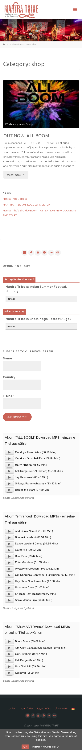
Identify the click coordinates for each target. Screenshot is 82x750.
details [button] (11, 299)
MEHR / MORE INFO (45, 746)
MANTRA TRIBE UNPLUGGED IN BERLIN (27, 204)
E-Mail (8, 396)
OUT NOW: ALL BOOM (26, 135)
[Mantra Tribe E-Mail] (58, 253)
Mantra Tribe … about (15, 198)
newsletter (26, 708)
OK (25, 746)
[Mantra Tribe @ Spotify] (44, 253)
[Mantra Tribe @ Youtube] (38, 253)
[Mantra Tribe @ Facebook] (31, 253)
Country (9, 377)
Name (7, 358)
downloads (61, 708)
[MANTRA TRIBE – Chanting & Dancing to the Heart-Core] (21, 9)
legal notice (44, 708)
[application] (9, 452)
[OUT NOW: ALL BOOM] (41, 104)
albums (12, 124)
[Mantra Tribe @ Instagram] (24, 253)
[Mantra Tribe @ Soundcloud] (51, 253)
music (22, 124)
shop (30, 124)
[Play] (9, 452)
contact (11, 708)
